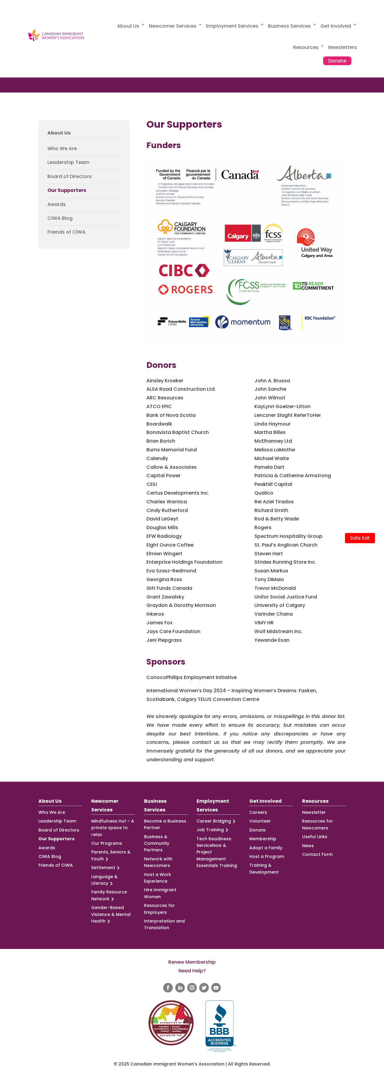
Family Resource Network (109, 895)
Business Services (289, 26)
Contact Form (317, 854)
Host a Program (266, 856)
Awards (56, 204)
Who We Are (62, 148)
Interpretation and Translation (164, 924)
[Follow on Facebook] (168, 988)
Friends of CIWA (66, 232)
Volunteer (260, 821)
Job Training (210, 830)
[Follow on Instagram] (192, 988)
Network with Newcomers (158, 862)
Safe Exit (360, 538)
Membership (262, 839)
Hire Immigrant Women (160, 893)
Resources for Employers (159, 908)
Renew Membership (192, 962)
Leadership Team (68, 162)
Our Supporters (66, 190)
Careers (258, 812)
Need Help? (192, 970)
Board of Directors (69, 176)
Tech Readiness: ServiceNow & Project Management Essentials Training (216, 852)
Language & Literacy (104, 880)
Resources (306, 47)
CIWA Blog (60, 218)
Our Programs (106, 843)
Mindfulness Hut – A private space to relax (112, 828)
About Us (128, 26)
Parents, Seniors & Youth (110, 855)
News (308, 846)
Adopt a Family (265, 848)
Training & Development (264, 868)
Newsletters (342, 47)
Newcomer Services (172, 26)
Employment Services (232, 26)
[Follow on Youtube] (216, 988)
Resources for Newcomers (317, 824)
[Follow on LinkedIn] (180, 988)
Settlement (103, 868)
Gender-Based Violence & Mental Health (111, 914)
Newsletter (314, 812)
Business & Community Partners (156, 843)
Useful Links (314, 837)
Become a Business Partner (165, 824)
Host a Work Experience (157, 877)
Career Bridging (213, 821)
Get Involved (335, 26)
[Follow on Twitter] (204, 988)
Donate (337, 60)
